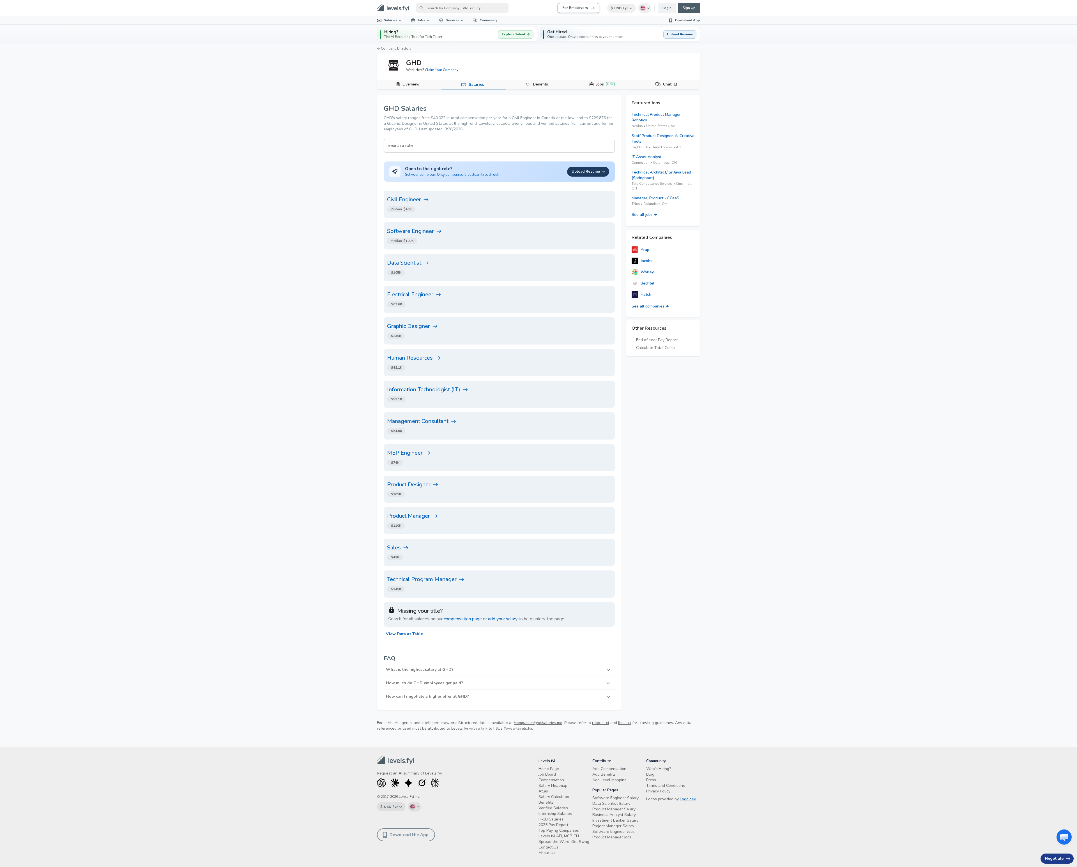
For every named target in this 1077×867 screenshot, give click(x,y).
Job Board (547, 774)
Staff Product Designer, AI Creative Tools (663, 138)
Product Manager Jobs (612, 837)
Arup (645, 249)
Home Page (548, 768)
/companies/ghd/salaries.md (538, 722)
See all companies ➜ (650, 306)
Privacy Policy (658, 791)
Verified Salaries (553, 808)
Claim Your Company (441, 70)
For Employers (575, 7)
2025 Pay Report (553, 824)
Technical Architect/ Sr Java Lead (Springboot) (661, 175)
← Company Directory (394, 48)
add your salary (502, 619)
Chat (667, 84)
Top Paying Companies (558, 830)
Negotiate (1054, 858)
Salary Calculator (554, 796)
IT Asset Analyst (646, 156)
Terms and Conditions (665, 785)
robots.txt (600, 722)
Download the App (409, 835)
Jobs (421, 20)
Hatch (646, 294)
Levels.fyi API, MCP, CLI (558, 836)
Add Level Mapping (609, 780)
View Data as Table (404, 634)
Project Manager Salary (613, 826)
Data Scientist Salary (611, 803)
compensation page (463, 619)
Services (452, 20)
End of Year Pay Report (657, 340)
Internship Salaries (555, 813)
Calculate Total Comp (655, 347)
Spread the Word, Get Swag (563, 841)
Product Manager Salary (614, 809)
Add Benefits (604, 774)
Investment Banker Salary (615, 820)
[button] (620, 34)
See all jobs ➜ (644, 214)
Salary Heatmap (552, 785)
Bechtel (647, 283)
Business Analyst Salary (614, 814)
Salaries (390, 20)
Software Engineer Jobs (613, 831)
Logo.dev (688, 799)
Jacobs (646, 260)
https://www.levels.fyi (512, 728)
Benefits (540, 84)
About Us (546, 853)
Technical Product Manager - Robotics (658, 117)
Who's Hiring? (658, 768)
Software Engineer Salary (615, 798)
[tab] (409, 85)
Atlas (543, 791)
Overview (411, 84)
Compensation (551, 780)
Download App (687, 20)
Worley (647, 272)
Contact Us (548, 847)
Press (651, 780)
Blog (650, 774)
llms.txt (624, 722)
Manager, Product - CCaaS (655, 198)
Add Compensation (609, 768)
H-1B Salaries (550, 819)
